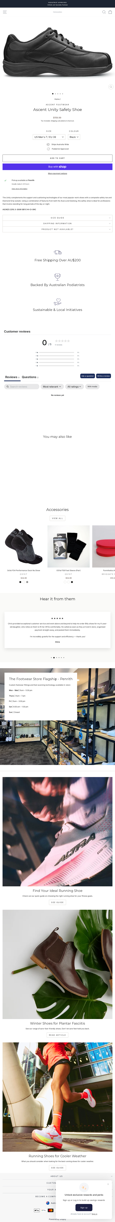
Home (57, 99)
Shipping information (57, 223)
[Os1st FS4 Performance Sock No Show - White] (24, 582)
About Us (57, 1176)
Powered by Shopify (57, 1219)
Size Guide (57, 218)
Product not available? (58, 229)
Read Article (57, 1035)
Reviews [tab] (12, 377)
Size (49, 131)
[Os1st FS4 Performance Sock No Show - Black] (20, 582)
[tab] (30, 377)
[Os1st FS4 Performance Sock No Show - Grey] (27, 582)
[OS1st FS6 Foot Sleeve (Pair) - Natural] (68, 582)
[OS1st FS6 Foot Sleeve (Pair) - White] (65, 582)
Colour (74, 131)
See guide (57, 1168)
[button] (57, 352)
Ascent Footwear (57, 104)
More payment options (57, 173)
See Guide (57, 902)
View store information (19, 189)
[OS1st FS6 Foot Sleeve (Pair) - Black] (72, 582)
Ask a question (87, 376)
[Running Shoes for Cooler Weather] (57, 1097)
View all (57, 518)
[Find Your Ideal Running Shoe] (57, 831)
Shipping (54, 121)
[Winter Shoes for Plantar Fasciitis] (57, 964)
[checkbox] (92, 386)
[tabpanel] (57, 405)
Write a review (103, 376)
